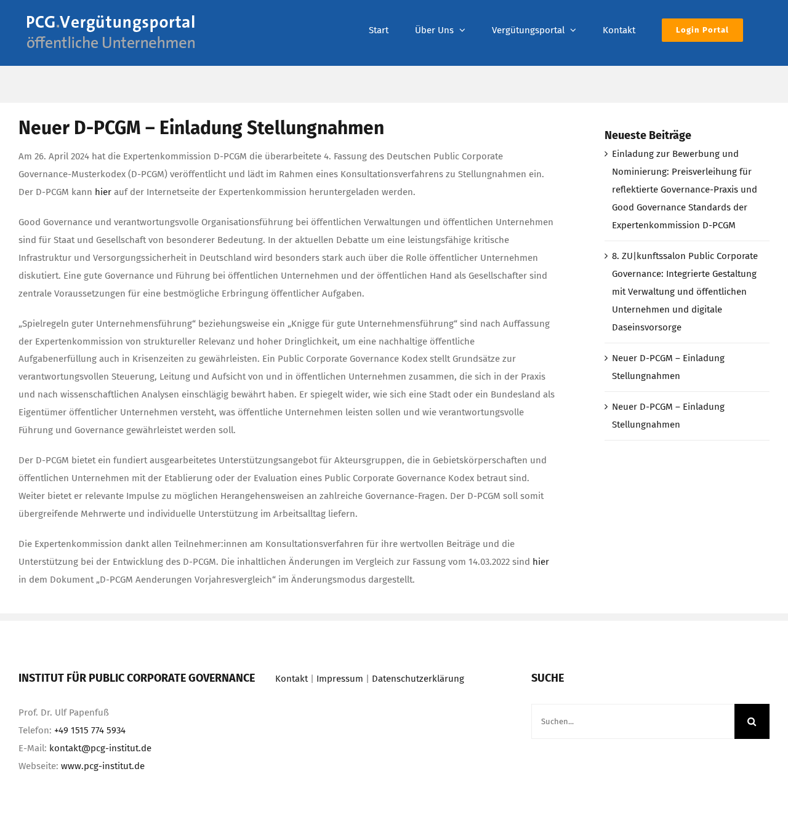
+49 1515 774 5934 (90, 730)
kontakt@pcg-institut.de (100, 748)
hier (103, 192)
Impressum (339, 678)
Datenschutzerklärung (418, 678)
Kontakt (291, 678)
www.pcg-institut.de (103, 766)
